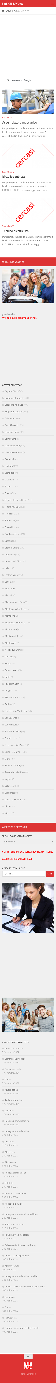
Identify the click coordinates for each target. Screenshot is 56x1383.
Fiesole (8, 493)
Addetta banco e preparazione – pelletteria (25, 1286)
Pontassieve (10, 670)
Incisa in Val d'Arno (13, 561)
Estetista (9, 1183)
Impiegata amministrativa (17, 1121)
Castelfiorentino (12, 445)
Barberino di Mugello (14, 398)
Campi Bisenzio (12, 425)
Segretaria (9, 1297)
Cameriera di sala (13, 1069)
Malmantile (10, 588)
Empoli (8, 486)
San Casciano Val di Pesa (16, 711)
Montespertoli (11, 636)
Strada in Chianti (12, 765)
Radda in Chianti (12, 684)
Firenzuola (10, 520)
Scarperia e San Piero (14, 745)
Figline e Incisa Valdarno (16, 500)
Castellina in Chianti (14, 452)
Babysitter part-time (14, 1224)
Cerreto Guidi (11, 459)
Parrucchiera (10, 1317)
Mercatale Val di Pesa (15, 602)
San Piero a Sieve (13, 731)
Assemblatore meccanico (19, 122)
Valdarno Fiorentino (14, 799)
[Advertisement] (28, 42)
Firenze (8, 513)
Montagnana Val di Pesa (16, 609)
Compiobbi (10, 473)
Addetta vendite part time (17, 1255)
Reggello (9, 690)
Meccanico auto (12, 1266)
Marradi (8, 595)
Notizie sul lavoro (13, 650)
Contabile (9, 1110)
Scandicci (9, 738)
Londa (8, 581)
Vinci (7, 813)
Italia (7, 568)
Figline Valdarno (12, 507)
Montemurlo (11, 629)
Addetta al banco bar (14, 1048)
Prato (7, 677)
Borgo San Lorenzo (14, 411)
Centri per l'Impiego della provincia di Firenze (27, 851)
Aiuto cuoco (10, 1162)
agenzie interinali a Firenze (17, 859)
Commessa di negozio (15, 1058)
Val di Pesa (10, 792)
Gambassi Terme (13, 534)
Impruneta (10, 554)
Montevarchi (11, 643)
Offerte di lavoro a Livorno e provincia (19, 317)
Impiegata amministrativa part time (21, 1214)
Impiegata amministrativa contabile (21, 1276)
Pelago (8, 663)
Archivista (9, 1141)
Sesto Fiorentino (12, 752)
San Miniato (8, 117)
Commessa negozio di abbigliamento (22, 1328)
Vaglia (7, 779)
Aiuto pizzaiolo (11, 1090)
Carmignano (10, 439)
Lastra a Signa (11, 575)
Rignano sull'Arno (13, 697)
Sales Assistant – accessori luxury (20, 1245)
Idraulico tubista (13, 177)
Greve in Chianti (12, 547)
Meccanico (10, 1152)
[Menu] (52, 3)
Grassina (9, 541)
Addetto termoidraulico (15, 1193)
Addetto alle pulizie (14, 1100)
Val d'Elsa (9, 786)
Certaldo (9, 466)
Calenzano (9, 418)
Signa (7, 758)
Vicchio (8, 806)
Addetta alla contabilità (15, 1172)
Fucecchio (9, 527)
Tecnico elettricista (15, 231)
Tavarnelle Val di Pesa (15, 772)
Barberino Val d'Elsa (14, 404)
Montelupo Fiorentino (15, 622)
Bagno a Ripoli (11, 391)
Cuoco (8, 1079)
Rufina (8, 704)
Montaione (10, 615)
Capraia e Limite (12, 432)
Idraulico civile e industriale (17, 1235)
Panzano (9, 656)
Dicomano (9, 479)
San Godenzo (11, 718)
